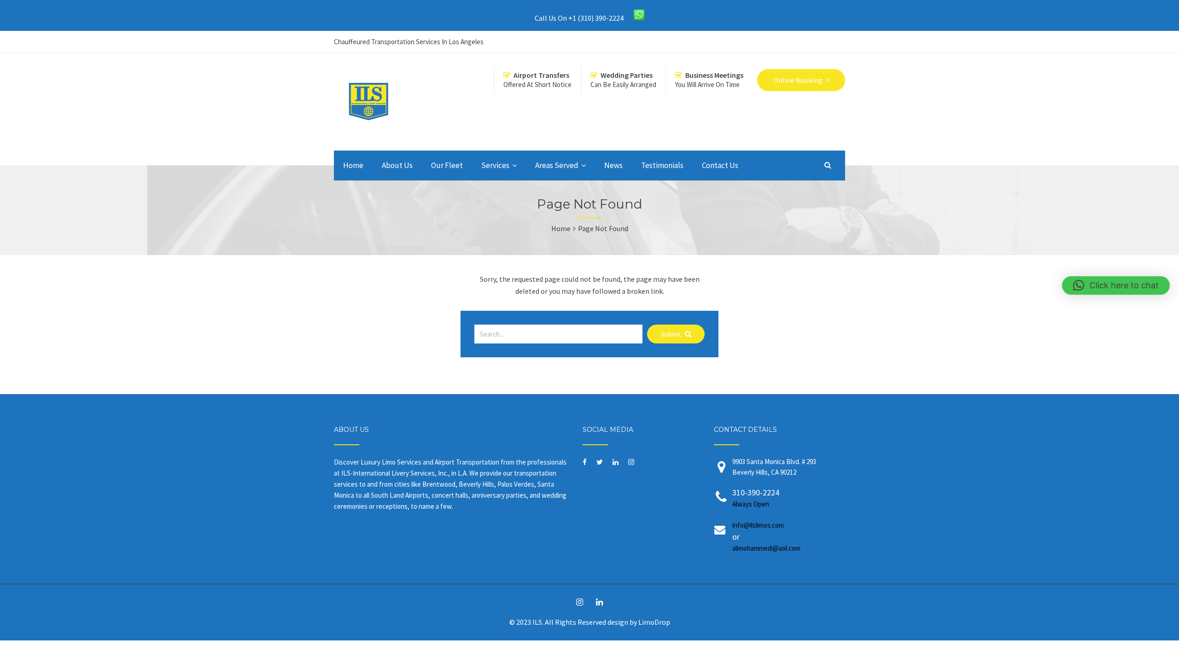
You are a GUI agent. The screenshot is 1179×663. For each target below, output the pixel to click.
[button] (1116, 285)
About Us (397, 165)
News (613, 165)
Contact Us (720, 165)
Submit (672, 334)
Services (495, 165)
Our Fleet (447, 165)
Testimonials (662, 165)
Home (353, 165)
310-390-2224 (755, 497)
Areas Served (556, 165)
